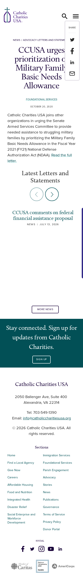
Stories (47, 485)
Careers (12, 477)
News (16, 40)
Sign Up (41, 359)
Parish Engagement (56, 470)
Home (11, 455)
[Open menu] (76, 16)
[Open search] (65, 16)
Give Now (13, 470)
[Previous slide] (36, 194)
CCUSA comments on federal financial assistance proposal (42, 215)
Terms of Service (54, 514)
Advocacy (49, 477)
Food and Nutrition (19, 492)
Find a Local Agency (20, 463)
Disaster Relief (17, 507)
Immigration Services (56, 455)
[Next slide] (52, 194)
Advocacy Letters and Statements (46, 40)
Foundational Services (41, 99)
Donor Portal (51, 529)
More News (45, 309)
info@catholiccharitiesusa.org (47, 418)
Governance (51, 507)
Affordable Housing (20, 485)
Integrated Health (18, 499)
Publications (51, 499)
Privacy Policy (52, 522)
